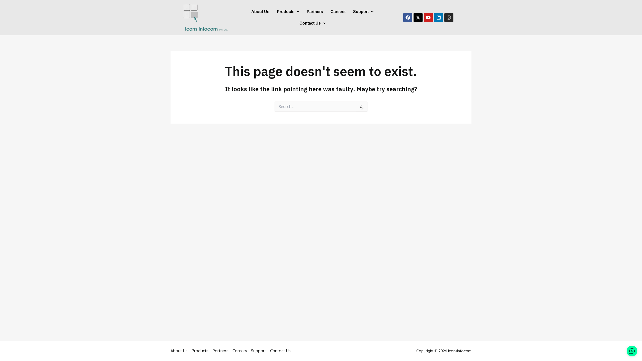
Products (285, 12)
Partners (315, 12)
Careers (338, 12)
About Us (260, 12)
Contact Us (310, 23)
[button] (288, 12)
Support (361, 12)
